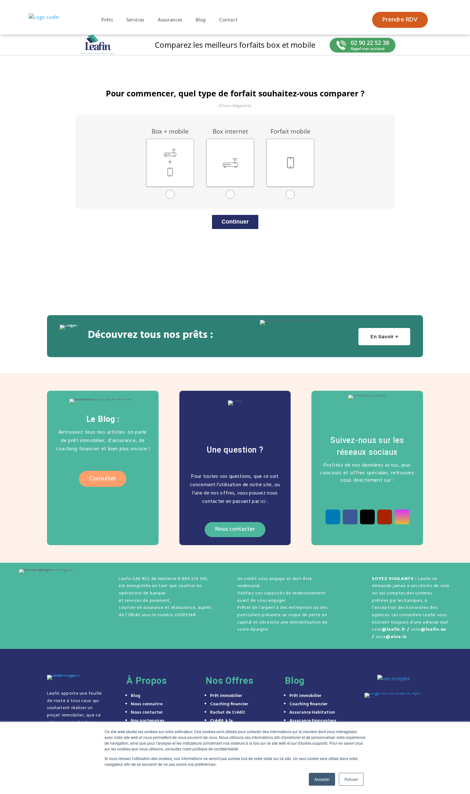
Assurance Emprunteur (313, 720)
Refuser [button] (351, 779)
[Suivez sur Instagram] (402, 517)
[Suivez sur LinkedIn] (332, 517)
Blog (201, 20)
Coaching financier (229, 704)
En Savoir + (384, 336)
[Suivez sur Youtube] (384, 517)
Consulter (102, 479)
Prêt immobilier (226, 696)
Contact (228, 20)
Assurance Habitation (312, 712)
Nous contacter (235, 529)
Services (135, 20)
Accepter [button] (322, 779)
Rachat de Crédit (227, 712)
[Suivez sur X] (367, 517)
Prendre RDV (400, 20)
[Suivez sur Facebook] (350, 517)
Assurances (170, 20)
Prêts (107, 20)
